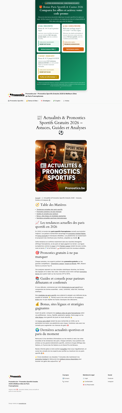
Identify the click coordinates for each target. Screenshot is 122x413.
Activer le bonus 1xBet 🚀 (48, 49)
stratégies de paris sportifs (47, 295)
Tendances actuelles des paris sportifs (49, 209)
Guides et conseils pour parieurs (47, 214)
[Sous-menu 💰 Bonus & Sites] (38, 100)
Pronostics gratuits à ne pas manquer (49, 211)
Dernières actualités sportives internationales (52, 218)
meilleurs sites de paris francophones (68, 313)
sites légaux (39, 317)
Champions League (57, 263)
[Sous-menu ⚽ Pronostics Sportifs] (23, 100)
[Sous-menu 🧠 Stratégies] (50, 100)
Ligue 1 (53, 246)
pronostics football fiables (76, 233)
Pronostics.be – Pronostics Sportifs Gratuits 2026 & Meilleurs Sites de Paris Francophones (23, 384)
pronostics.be (22, 403)
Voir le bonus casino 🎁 (73, 49)
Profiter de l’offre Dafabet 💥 (48, 77)
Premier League (65, 246)
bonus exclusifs (42, 236)
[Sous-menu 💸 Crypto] (60, 100)
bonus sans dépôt (44, 321)
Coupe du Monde (70, 263)
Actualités (63, 349)
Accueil (37, 198)
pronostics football (41, 359)
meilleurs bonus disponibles (69, 359)
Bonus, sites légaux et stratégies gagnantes (51, 216)
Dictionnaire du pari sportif (71, 287)
